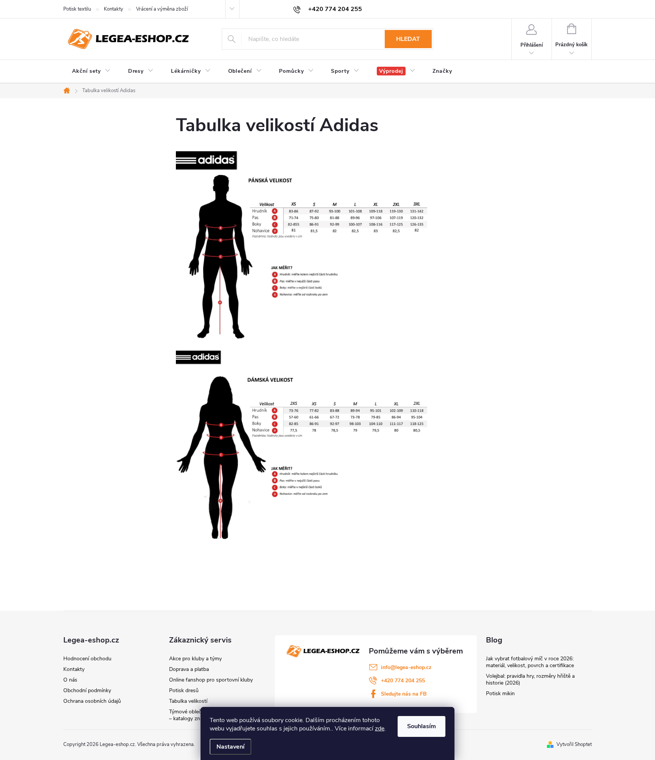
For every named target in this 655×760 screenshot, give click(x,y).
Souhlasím (421, 726)
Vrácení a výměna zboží (162, 9)
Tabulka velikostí (188, 701)
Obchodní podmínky (87, 690)
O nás (70, 679)
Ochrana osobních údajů (92, 701)
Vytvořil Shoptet (574, 744)
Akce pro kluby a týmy (195, 658)
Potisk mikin (500, 693)
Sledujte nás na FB (404, 693)
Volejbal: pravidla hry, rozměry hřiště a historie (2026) (530, 679)
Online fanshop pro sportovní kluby (211, 679)
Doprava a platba (189, 669)
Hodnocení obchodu (87, 658)
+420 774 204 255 (403, 680)
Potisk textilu (77, 9)
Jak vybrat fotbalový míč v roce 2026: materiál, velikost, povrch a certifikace (530, 662)
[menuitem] (91, 71)
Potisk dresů (184, 690)
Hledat (408, 39)
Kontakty (113, 9)
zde (379, 728)
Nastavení (230, 747)
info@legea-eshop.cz (406, 667)
